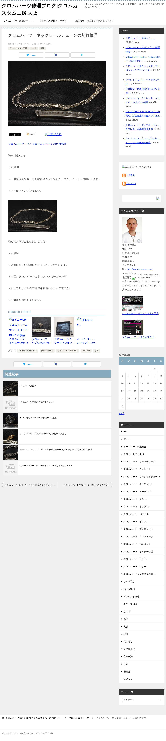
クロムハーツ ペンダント (137, 544)
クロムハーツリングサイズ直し (139, 574)
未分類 (127, 671)
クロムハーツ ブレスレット (138, 529)
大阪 (126, 626)
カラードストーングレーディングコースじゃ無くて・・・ (46, 465)
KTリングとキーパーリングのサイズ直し (38, 418)
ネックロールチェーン (68, 350)
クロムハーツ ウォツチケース (139, 461)
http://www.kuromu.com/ (139, 269)
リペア (34, 48)
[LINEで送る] (53, 134)
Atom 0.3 (131, 183)
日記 (126, 664)
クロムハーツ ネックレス (137, 506)
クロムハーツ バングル (136, 514)
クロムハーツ (47, 350)
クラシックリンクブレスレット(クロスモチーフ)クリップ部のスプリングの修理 (56, 449)
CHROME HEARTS (28, 350)
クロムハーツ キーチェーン (138, 484)
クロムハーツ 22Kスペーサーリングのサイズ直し (43, 434)
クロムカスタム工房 (18, 48)
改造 (126, 634)
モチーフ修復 (130, 604)
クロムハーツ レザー (135, 566)
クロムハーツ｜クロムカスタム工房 (140, 313)
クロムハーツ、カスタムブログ (138, 337)
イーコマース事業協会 (135, 446)
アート (127, 439)
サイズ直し (129, 581)
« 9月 (122, 413)
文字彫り (128, 641)
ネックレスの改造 (28, 386)
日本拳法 (128, 656)
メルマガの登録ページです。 (54, 21)
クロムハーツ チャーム (136, 499)
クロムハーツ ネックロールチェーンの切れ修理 (37, 144)
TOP (33, 718)
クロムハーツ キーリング (137, 491)
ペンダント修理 (131, 596)
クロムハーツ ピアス (135, 521)
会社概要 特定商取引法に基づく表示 (94, 21)
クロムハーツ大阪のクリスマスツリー (37, 402)
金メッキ (128, 679)
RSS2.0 (130, 175)
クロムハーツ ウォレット (137, 469)
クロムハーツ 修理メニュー (18, 21)
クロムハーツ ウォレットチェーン (142, 476)
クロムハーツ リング (135, 559)
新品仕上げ (129, 649)
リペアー (86, 350)
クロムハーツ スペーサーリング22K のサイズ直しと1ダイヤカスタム (31, 485)
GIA (125, 431)
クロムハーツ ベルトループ (138, 536)
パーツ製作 (129, 589)
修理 (42, 48)
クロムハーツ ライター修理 (138, 551)
